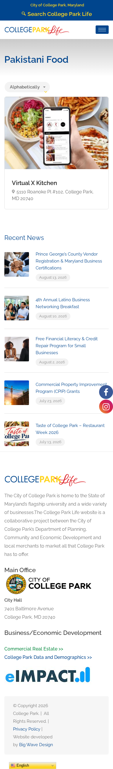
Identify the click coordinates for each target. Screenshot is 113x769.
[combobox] (27, 87)
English (22, 765)
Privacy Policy (26, 729)
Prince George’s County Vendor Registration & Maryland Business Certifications (69, 261)
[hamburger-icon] (102, 29)
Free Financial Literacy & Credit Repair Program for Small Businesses (67, 345)
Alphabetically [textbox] (25, 87)
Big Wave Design (36, 744)
